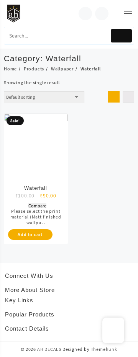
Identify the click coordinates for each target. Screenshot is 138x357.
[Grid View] (114, 97)
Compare (37, 206)
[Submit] (121, 35)
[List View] (128, 97)
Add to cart (30, 234)
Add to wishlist (26, 206)
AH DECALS (49, 349)
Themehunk (104, 349)
